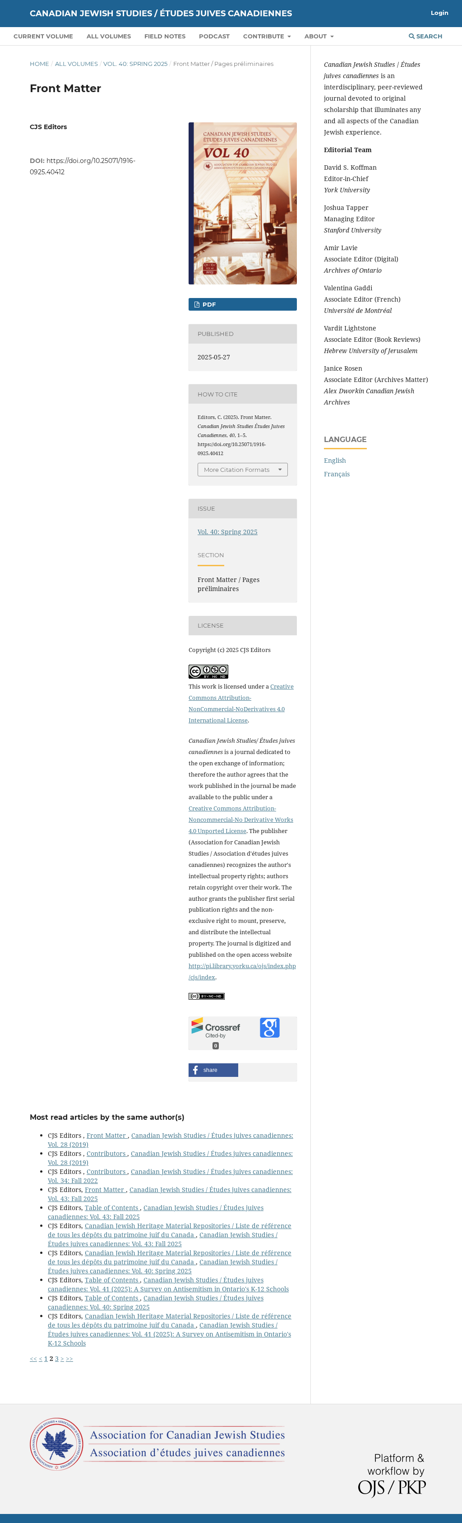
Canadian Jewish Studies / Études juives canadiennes (161, 14)
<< (33, 1358)
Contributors (107, 1153)
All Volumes (109, 36)
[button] (213, 1070)
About (316, 36)
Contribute (264, 36)
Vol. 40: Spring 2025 (135, 63)
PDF (208, 304)
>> (69, 1358)
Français (337, 474)
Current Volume (43, 36)
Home (39, 63)
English (335, 460)
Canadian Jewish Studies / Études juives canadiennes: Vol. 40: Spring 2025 (162, 1266)
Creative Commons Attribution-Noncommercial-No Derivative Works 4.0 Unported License (241, 819)
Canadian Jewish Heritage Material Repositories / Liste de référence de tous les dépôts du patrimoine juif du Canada (169, 1230)
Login (439, 12)
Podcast (214, 36)
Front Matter (107, 1135)
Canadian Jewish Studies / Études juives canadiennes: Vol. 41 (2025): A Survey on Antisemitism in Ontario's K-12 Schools (168, 1284)
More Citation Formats (236, 469)
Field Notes (164, 36)
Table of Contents (112, 1207)
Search (429, 36)
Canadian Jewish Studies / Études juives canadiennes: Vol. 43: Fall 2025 (162, 1239)
